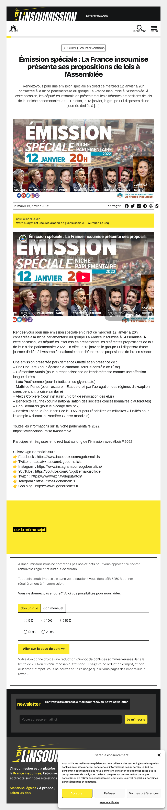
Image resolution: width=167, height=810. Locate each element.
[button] (159, 755)
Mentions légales (109, 802)
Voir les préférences (144, 793)
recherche (139, 31)
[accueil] (13, 28)
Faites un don (20, 793)
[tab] (29, 608)
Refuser (109, 793)
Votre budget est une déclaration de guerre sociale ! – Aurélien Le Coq (62, 223)
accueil (13, 30)
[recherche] (140, 28)
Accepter (77, 793)
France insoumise (27, 773)
